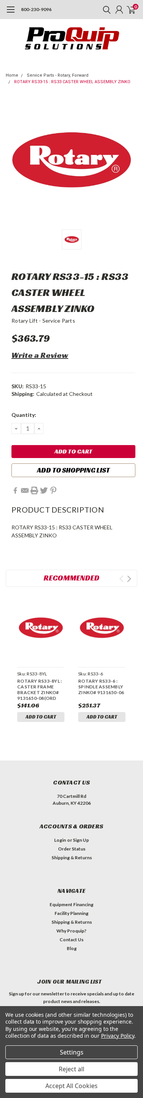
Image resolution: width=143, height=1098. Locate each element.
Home (12, 75)
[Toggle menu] (10, 13)
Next (129, 579)
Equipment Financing (71, 904)
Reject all (71, 1069)
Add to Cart (41, 717)
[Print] (34, 490)
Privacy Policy (117, 1035)
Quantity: (23, 415)
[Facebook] (15, 490)
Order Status (71, 849)
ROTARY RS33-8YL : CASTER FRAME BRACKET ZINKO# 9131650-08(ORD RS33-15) (39, 689)
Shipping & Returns (71, 857)
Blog (72, 948)
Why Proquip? (71, 931)
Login (60, 840)
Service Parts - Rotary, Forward (57, 75)
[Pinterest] (53, 490)
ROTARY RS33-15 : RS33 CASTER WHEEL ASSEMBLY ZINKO (72, 81)
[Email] (25, 490)
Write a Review (39, 355)
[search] (104, 9)
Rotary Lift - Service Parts (43, 320)
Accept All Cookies (71, 1086)
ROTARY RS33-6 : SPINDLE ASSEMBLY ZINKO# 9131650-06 (101, 686)
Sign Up (81, 840)
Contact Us (71, 939)
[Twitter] (44, 490)
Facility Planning (71, 913)
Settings (72, 1052)
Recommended (71, 578)
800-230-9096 (36, 9)
